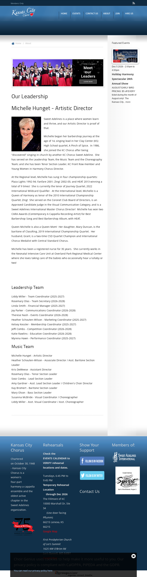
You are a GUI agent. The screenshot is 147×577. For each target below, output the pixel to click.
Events (76, 14)
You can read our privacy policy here (33, 570)
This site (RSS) (133, 3)
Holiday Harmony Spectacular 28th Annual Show (123, 79)
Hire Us (129, 14)
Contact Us (92, 14)
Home (64, 14)
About (106, 14)
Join (117, 14)
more (128, 102)
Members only (17, 3)
